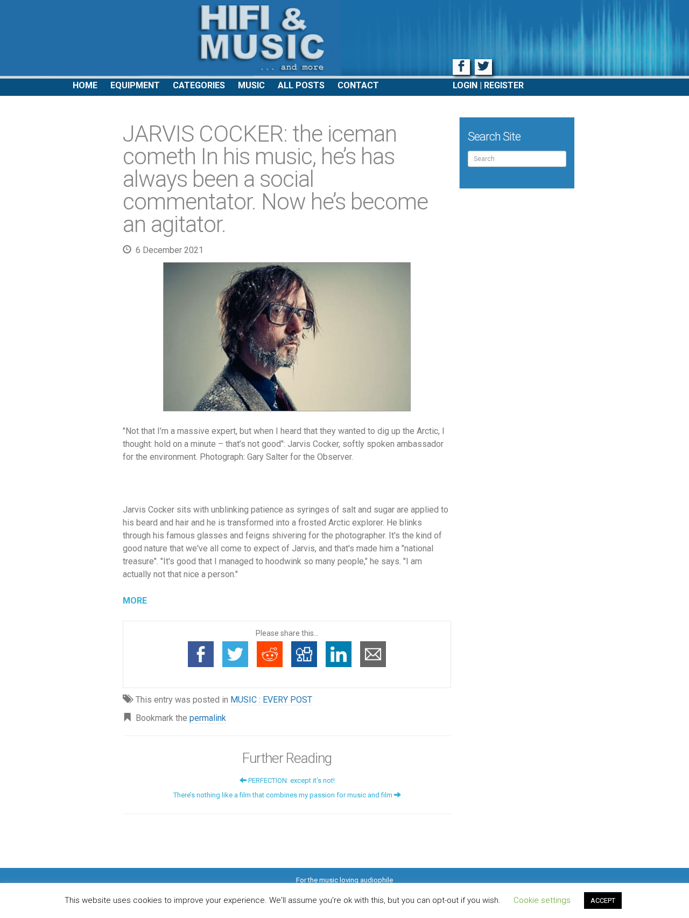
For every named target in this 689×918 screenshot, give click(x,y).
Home (85, 85)
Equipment (135, 85)
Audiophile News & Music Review (344, 39)
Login (465, 85)
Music (251, 85)
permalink (207, 718)
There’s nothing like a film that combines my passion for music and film (283, 795)
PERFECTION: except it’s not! (291, 780)
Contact (358, 85)
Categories (199, 85)
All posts (301, 85)
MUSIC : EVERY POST (271, 700)
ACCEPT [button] (602, 900)
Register (504, 85)
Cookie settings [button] (542, 900)
